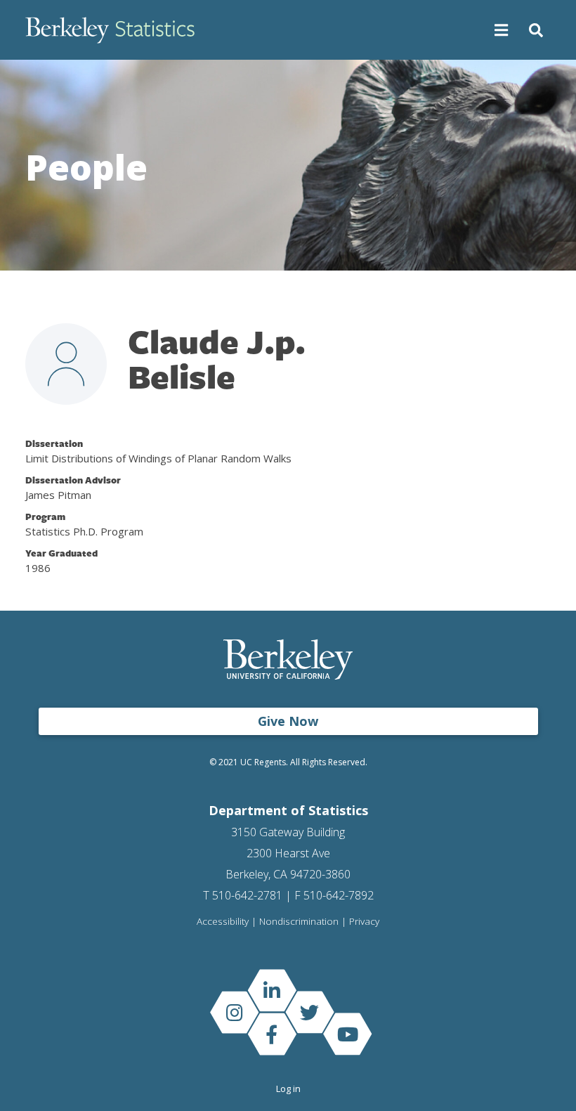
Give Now (288, 721)
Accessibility (223, 922)
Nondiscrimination (299, 922)
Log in (288, 1088)
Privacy (364, 922)
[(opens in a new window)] (272, 990)
